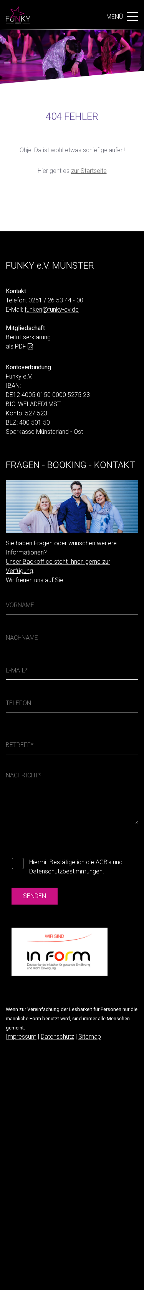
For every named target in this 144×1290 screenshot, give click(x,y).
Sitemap (89, 1036)
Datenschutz (57, 1036)
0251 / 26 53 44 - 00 (55, 300)
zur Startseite (89, 170)
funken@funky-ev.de (52, 309)
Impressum (21, 1036)
